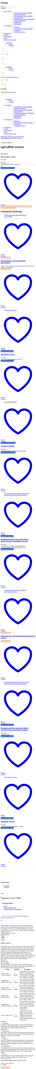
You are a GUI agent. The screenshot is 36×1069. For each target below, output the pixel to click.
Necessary (5, 961)
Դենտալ (17, 27)
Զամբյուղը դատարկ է (8, 92)
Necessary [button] (3, 960)
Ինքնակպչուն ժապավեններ (24, 19)
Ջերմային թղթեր (20, 14)
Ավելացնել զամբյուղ (7, 168)
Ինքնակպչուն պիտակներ (23, 13)
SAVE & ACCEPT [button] (6, 1058)
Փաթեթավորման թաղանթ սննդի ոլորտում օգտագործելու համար (15, 540)
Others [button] (2, 1052)
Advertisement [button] (4, 1044)
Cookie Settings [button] (5, 933)
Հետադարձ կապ (10, 907)
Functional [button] (3, 1021)
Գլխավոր (4, 136)
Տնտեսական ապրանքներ (23, 16)
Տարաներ (17, 24)
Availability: (4, 142)
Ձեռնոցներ (18, 22)
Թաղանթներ (18, 17)
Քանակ (3, 162)
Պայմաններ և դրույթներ (12, 909)
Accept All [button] (12, 933)
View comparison (5, 1067)
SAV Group (11, 136)
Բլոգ (5, 906)
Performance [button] (4, 1029)
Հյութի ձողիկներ (20, 21)
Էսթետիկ (17, 30)
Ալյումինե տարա (8, 354)
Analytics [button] (3, 1037)
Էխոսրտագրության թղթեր (23, 28)
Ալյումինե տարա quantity (11, 164)
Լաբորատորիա (19, 32)
